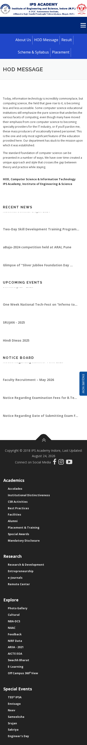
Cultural (14, 615)
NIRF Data (15, 641)
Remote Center (19, 584)
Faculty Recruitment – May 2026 (28, 382)
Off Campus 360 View (23, 673)
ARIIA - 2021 (16, 647)
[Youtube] (69, 463)
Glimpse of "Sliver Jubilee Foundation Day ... (38, 268)
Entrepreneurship (20, 571)
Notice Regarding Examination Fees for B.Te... (40, 400)
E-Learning (15, 667)
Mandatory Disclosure (24, 541)
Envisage (14, 704)
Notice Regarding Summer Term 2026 (33, 364)
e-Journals (15, 578)
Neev (11, 710)
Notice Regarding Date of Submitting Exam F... (40, 418)
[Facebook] (55, 463)
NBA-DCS (14, 621)
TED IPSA (14, 697)
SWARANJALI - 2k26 (18, 289)
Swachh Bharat (18, 660)
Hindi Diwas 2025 (16, 343)
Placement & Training (23, 527)
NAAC (11, 628)
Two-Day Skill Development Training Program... (41, 232)
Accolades (15, 489)
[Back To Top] (44, 440)
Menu (83, 25)
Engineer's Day (18, 736)
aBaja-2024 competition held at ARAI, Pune (37, 250)
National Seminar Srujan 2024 (26, 214)
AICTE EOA (15, 654)
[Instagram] (62, 463)
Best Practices (18, 508)
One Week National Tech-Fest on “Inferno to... (40, 307)
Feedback (15, 634)
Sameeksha (16, 717)
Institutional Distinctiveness (29, 495)
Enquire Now (83, 383)
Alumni (13, 521)
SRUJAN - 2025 (14, 325)
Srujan (12, 723)
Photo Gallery (17, 608)
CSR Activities (18, 502)
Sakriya (13, 730)
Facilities (14, 514)
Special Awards (18, 534)
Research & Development (26, 565)
